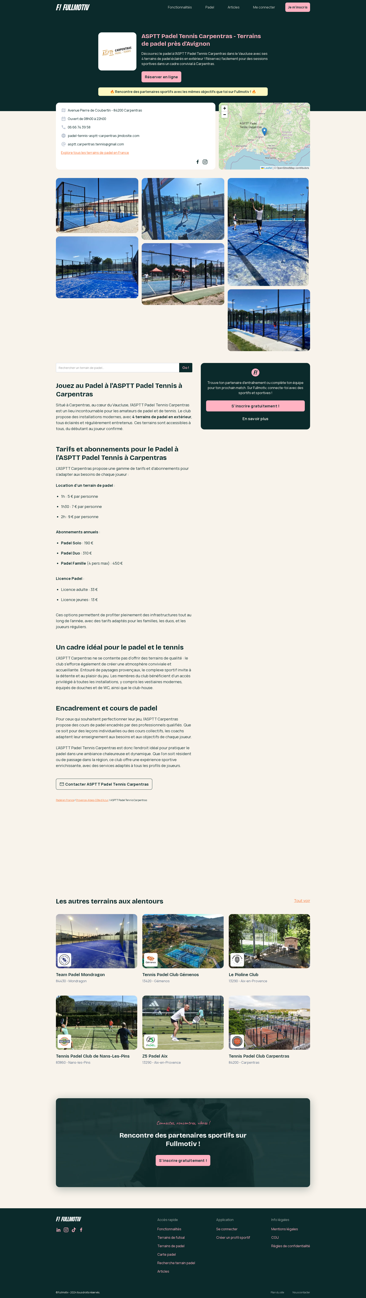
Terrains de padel (170, 1246)
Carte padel (166, 1254)
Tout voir (302, 900)
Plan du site (277, 1292)
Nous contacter (301, 1292)
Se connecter (227, 1229)
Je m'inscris (298, 7)
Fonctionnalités (180, 7)
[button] (264, 131)
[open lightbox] (97, 207)
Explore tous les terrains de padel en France (95, 152)
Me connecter (264, 7)
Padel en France (65, 800)
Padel (209, 7)
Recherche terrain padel (176, 1263)
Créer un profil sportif (233, 1237)
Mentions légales (284, 1229)
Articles (234, 7)
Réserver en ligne (161, 76)
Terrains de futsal (171, 1237)
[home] (73, 7)
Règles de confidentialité (290, 1246)
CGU (275, 1237)
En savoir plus (255, 418)
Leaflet (268, 168)
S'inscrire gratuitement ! (255, 405)
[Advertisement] (124, 838)
